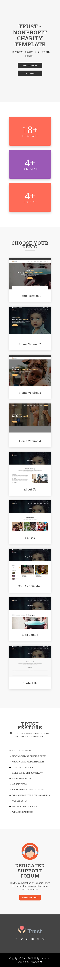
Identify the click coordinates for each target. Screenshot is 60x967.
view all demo (30, 65)
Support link (30, 897)
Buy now (30, 73)
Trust (25, 958)
